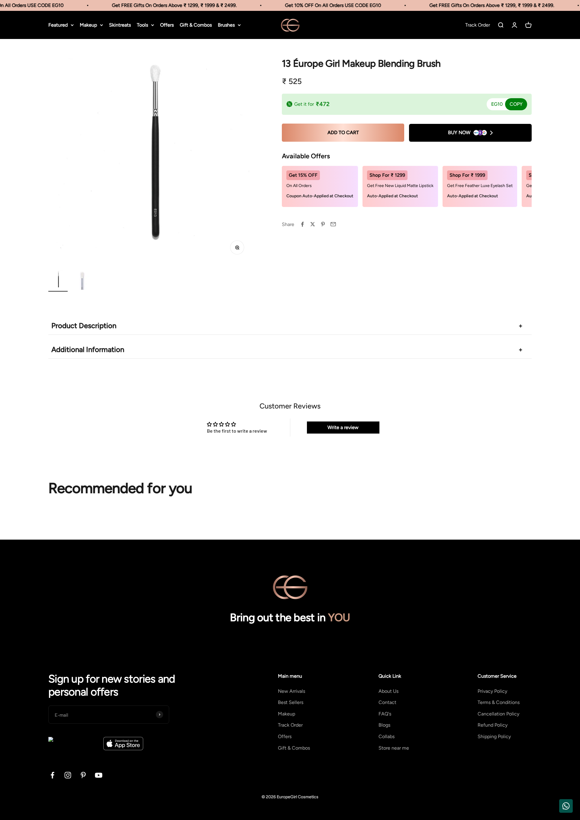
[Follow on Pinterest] (83, 775)
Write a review (343, 427)
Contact (387, 702)
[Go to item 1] (58, 281)
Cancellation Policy (498, 714)
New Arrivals (291, 691)
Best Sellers (290, 702)
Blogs (384, 725)
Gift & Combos (196, 25)
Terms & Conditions (499, 702)
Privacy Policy (492, 691)
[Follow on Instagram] (68, 775)
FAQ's (385, 714)
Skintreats (120, 25)
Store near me (394, 748)
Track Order (290, 725)
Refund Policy (492, 725)
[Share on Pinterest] (323, 224)
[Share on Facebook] (302, 224)
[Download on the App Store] (123, 743)
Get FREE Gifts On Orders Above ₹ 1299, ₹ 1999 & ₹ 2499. (167, 5)
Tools (142, 25)
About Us (388, 691)
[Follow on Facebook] (52, 775)
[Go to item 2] (82, 281)
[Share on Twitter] (313, 224)
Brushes (226, 25)
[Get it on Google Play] (73, 743)
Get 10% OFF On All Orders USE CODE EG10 (326, 5)
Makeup (88, 25)
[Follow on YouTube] (99, 775)
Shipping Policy (494, 736)
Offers (167, 25)
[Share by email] (333, 224)
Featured (58, 25)
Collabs (387, 736)
